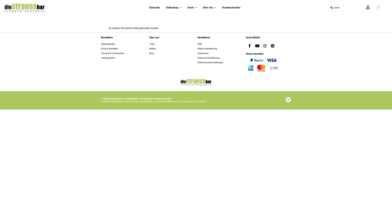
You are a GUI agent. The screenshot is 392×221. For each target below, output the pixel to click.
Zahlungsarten (108, 58)
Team (152, 44)
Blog (151, 53)
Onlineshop (172, 7)
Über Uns (208, 7)
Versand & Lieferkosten (112, 53)
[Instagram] (265, 46)
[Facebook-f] (249, 46)
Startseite (154, 7)
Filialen (152, 48)
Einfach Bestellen (109, 48)
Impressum (203, 53)
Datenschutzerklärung (208, 58)
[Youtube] (257, 46)
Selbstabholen (108, 44)
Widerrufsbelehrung (207, 48)
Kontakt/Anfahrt (231, 7)
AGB (200, 44)
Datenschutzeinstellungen (210, 62)
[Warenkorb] (378, 7)
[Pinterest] (272, 46)
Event (191, 7)
